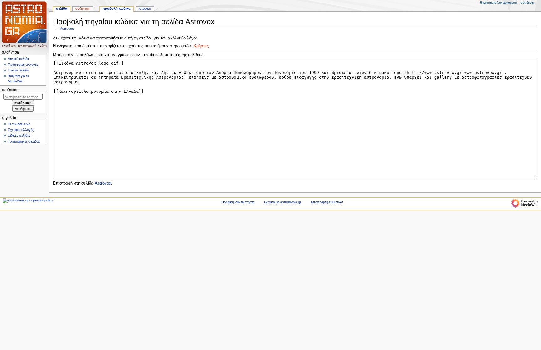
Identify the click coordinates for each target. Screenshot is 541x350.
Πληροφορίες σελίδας (24, 141)
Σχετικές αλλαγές (21, 130)
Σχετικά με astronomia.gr (282, 202)
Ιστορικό (145, 8)
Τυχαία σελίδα (18, 70)
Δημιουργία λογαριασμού (498, 2)
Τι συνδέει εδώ (19, 124)
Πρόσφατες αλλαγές (23, 64)
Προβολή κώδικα (116, 8)
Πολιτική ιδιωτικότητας (237, 202)
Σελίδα (61, 8)
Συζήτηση (82, 8)
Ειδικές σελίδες (19, 135)
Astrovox (67, 28)
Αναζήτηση (10, 89)
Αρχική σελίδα (18, 58)
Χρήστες (201, 46)
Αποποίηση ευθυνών (327, 202)
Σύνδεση (527, 2)
